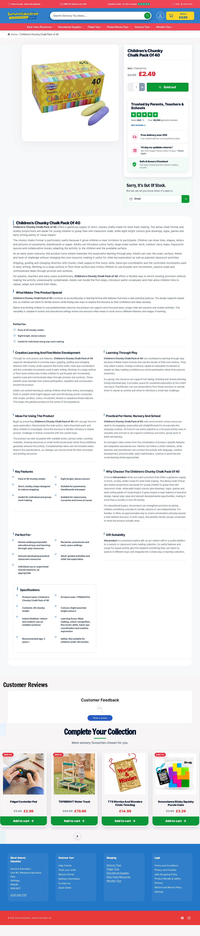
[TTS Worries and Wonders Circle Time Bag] (125, 774)
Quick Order (64, 887)
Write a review (100, 718)
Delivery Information (69, 878)
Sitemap (159, 891)
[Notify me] (185, 199)
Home (14, 34)
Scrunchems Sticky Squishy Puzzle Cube (176, 803)
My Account (187, 4)
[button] (180, 16)
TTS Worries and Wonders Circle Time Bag (125, 803)
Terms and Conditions (166, 865)
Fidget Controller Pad (23, 801)
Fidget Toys (113, 869)
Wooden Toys (114, 880)
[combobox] (100, 16)
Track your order (67, 870)
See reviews (138, 125)
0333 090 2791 (18, 895)
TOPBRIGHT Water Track (74, 801)
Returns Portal (66, 874)
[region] (100, 790)
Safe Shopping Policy (166, 874)
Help (177, 4)
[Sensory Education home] (25, 16)
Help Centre (65, 865)
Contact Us (64, 883)
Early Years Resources (119, 877)
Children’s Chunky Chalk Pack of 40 (39, 34)
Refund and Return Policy (168, 887)
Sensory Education (23, 918)
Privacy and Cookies (165, 870)
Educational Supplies (118, 873)
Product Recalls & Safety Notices (168, 880)
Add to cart (21, 821)
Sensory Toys (114, 865)
